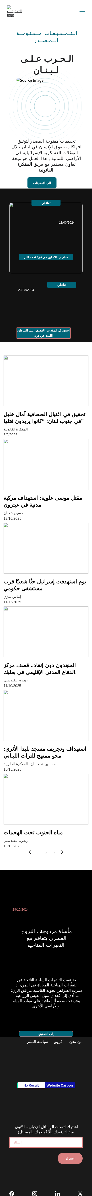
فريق (58, 1041)
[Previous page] (30, 853)
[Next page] (62, 853)
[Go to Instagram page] (37, 1193)
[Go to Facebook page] (14, 1193)
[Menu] (82, 13)
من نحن (75, 1041)
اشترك (70, 1158)
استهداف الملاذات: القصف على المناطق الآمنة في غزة (43, 333)
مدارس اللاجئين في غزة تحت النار (46, 257)
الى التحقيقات (42, 183)
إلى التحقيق (46, 1034)
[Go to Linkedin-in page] (59, 1193)
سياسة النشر (38, 1041)
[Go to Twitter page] (80, 1193)
